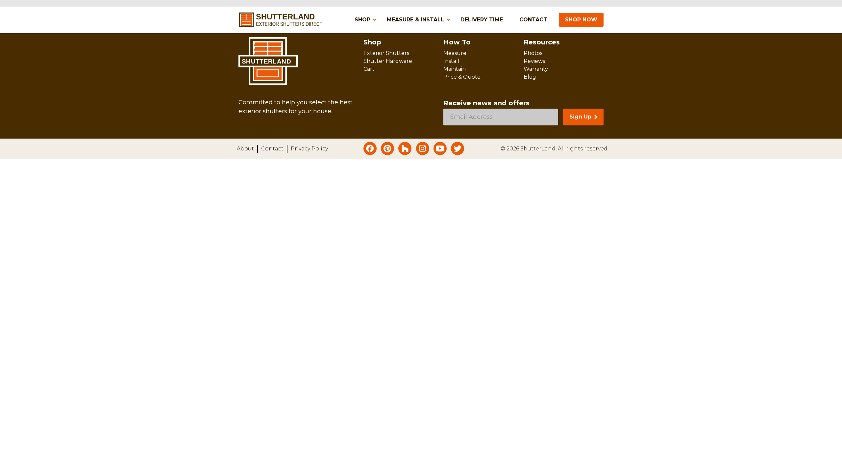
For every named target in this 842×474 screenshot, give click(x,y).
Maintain (454, 69)
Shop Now (581, 19)
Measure (454, 53)
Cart (369, 69)
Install (451, 61)
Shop (372, 42)
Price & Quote (462, 77)
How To (457, 42)
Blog (530, 77)
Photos (533, 53)
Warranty (536, 69)
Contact (272, 148)
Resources (542, 42)
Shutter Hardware (387, 61)
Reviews (534, 61)
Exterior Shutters (386, 53)
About (245, 148)
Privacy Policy (309, 148)
